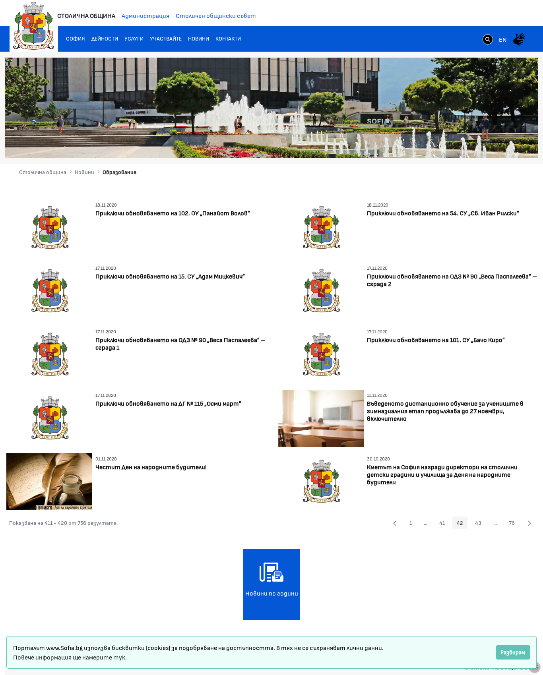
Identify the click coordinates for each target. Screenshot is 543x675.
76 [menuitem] (514, 524)
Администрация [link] (145, 15)
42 (462, 524)
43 (480, 524)
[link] (488, 40)
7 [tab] (508, 144)
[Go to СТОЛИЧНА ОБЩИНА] (33, 26)
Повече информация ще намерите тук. (70, 657)
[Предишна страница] (395, 522)
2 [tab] (468, 144)
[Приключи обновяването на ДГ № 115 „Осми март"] (49, 417)
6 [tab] (500, 144)
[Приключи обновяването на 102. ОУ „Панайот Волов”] (49, 226)
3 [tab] (476, 144)
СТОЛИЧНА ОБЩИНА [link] (86, 15)
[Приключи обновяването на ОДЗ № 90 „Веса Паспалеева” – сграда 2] (321, 290)
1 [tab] (460, 144)
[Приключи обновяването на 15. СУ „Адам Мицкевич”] (49, 290)
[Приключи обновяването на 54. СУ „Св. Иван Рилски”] (321, 226)
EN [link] (503, 39)
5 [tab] (492, 144)
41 (444, 524)
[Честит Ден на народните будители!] (49, 480)
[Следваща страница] (529, 522)
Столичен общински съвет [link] (216, 15)
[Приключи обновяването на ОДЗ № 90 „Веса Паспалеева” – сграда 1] (49, 354)
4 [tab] (484, 144)
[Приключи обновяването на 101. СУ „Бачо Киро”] (321, 354)
